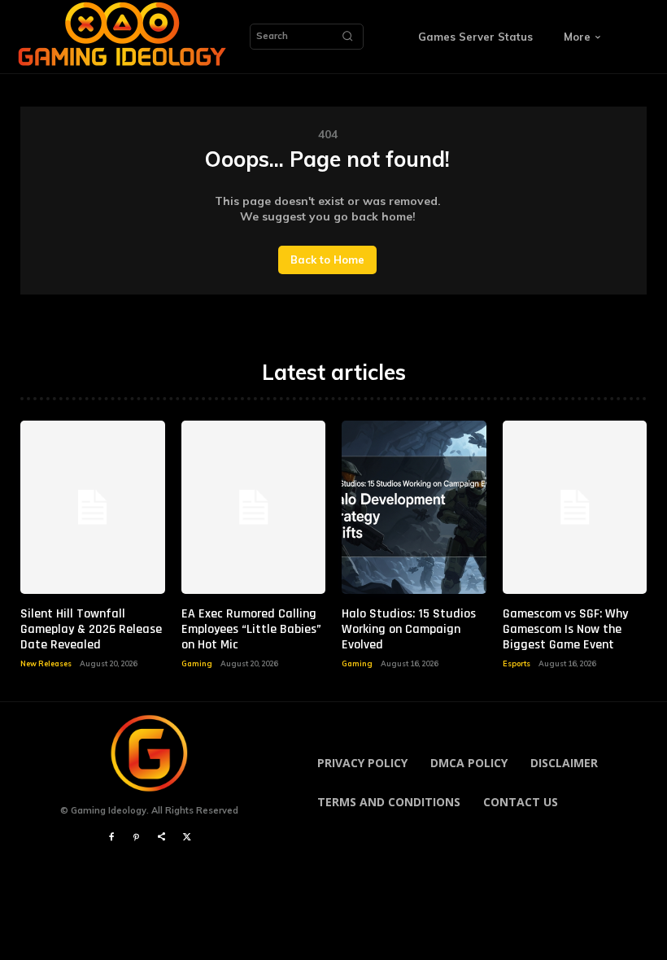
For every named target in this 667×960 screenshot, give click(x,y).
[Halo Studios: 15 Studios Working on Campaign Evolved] (414, 507)
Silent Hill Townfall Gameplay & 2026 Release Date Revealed (91, 629)
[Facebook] (111, 837)
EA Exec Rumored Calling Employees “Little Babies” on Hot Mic (251, 629)
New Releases (46, 663)
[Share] (161, 837)
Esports (516, 663)
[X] (186, 837)
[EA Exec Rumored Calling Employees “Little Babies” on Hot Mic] (253, 507)
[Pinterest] (136, 837)
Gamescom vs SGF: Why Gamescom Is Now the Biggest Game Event (565, 629)
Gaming (196, 663)
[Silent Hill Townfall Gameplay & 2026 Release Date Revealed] (92, 507)
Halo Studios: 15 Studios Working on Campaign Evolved (409, 629)
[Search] (347, 37)
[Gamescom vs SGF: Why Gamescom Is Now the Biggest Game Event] (575, 507)
